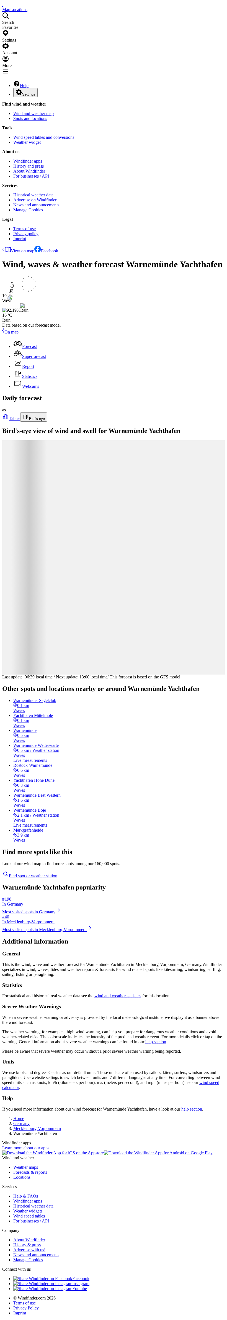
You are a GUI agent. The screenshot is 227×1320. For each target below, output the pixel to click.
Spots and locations (30, 118)
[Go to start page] (2, 4)
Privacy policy (25, 233)
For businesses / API (31, 176)
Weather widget (27, 142)
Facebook (49, 250)
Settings (28, 94)
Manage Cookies (28, 209)
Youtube (79, 1288)
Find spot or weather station (33, 875)
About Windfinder (29, 171)
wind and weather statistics (117, 995)
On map (11, 332)
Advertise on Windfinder (34, 200)
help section (155, 1041)
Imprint (19, 238)
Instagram (80, 1283)
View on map (22, 250)
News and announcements (36, 205)
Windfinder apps (27, 161)
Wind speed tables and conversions (43, 137)
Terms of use (24, 228)
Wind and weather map (33, 113)
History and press (28, 166)
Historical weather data (33, 195)
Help (24, 85)
